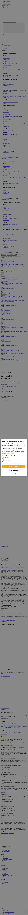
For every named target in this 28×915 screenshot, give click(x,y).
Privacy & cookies (10, 453)
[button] (14, 474)
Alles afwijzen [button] (13, 470)
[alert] (14, 457)
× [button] (25, 440)
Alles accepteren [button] (13, 466)
